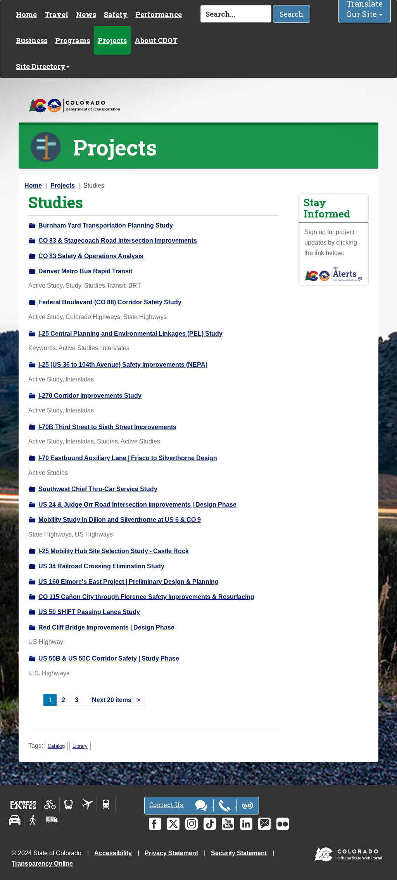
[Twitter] (173, 823)
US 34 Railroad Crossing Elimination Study (101, 566)
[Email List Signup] (264, 823)
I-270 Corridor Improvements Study (90, 395)
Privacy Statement (171, 853)
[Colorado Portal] (349, 852)
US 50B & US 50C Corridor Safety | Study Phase (108, 658)
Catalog (56, 746)
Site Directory (41, 66)
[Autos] (14, 820)
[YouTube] (228, 823)
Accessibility (113, 853)
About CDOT (156, 40)
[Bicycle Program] (50, 804)
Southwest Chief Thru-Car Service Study (97, 489)
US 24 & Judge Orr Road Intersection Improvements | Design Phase (137, 504)
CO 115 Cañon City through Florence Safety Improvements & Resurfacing (146, 597)
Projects (112, 40)
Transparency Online (42, 863)
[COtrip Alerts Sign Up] (333, 273)
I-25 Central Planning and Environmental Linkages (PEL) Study (130, 333)
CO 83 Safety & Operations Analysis (90, 256)
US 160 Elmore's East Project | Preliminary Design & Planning (128, 581)
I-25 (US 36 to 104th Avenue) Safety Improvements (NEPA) (122, 364)
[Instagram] (191, 823)
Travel (56, 14)
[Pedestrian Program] (33, 820)
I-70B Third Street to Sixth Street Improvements (107, 427)
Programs (72, 40)
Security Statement (239, 853)
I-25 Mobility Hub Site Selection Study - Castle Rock (113, 551)
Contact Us (167, 805)
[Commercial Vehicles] (52, 820)
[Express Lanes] (23, 804)
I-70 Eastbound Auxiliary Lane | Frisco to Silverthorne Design (127, 458)
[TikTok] (209, 823)
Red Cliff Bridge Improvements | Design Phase (106, 627)
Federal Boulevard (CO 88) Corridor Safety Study (109, 302)
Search (292, 14)
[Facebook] (155, 823)
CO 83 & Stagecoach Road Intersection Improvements (117, 240)
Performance (158, 14)
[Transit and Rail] (68, 804)
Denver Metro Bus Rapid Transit (85, 271)
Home (26, 14)
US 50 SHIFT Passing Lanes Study (89, 612)
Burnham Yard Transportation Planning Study (105, 225)
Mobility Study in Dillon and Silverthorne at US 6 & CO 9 (119, 519)
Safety (116, 14)
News (86, 14)
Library (80, 746)
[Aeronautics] (87, 804)
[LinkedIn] (246, 823)
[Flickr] (282, 823)
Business (31, 40)
